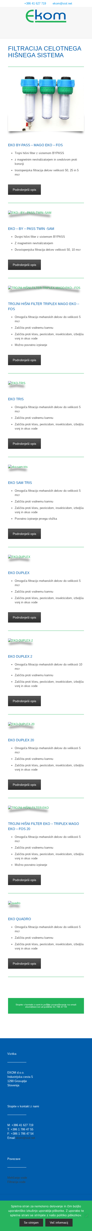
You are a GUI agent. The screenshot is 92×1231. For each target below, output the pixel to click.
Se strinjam (31, 1222)
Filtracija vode (16, 1182)
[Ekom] (46, 16)
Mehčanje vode (17, 1177)
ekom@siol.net (62, 3)
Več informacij (59, 1222)
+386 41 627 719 (35, 3)
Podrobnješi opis (24, 189)
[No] (86, 1216)
